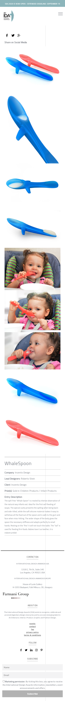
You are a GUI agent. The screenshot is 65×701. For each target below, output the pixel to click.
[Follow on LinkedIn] (32, 650)
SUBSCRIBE (32, 658)
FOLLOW (32, 642)
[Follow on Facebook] (22, 650)
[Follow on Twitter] (27, 650)
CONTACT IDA (32, 557)
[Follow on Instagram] (37, 650)
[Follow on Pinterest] (42, 650)
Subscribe (32, 693)
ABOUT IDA (32, 605)
